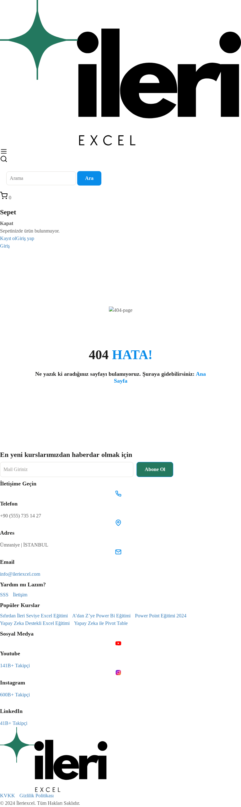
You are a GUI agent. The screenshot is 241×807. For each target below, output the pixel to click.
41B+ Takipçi (13, 723)
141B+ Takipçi (15, 665)
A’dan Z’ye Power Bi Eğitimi (101, 615)
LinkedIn (11, 711)
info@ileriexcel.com (20, 574)
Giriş (5, 246)
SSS (4, 594)
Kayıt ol (8, 238)
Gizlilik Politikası (36, 795)
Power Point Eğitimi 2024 (160, 615)
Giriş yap (25, 238)
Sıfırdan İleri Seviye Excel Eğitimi (34, 615)
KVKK (7, 795)
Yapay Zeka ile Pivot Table (101, 623)
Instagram (12, 682)
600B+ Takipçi (15, 694)
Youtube (10, 653)
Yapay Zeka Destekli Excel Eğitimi (35, 623)
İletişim (20, 594)
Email (7, 562)
